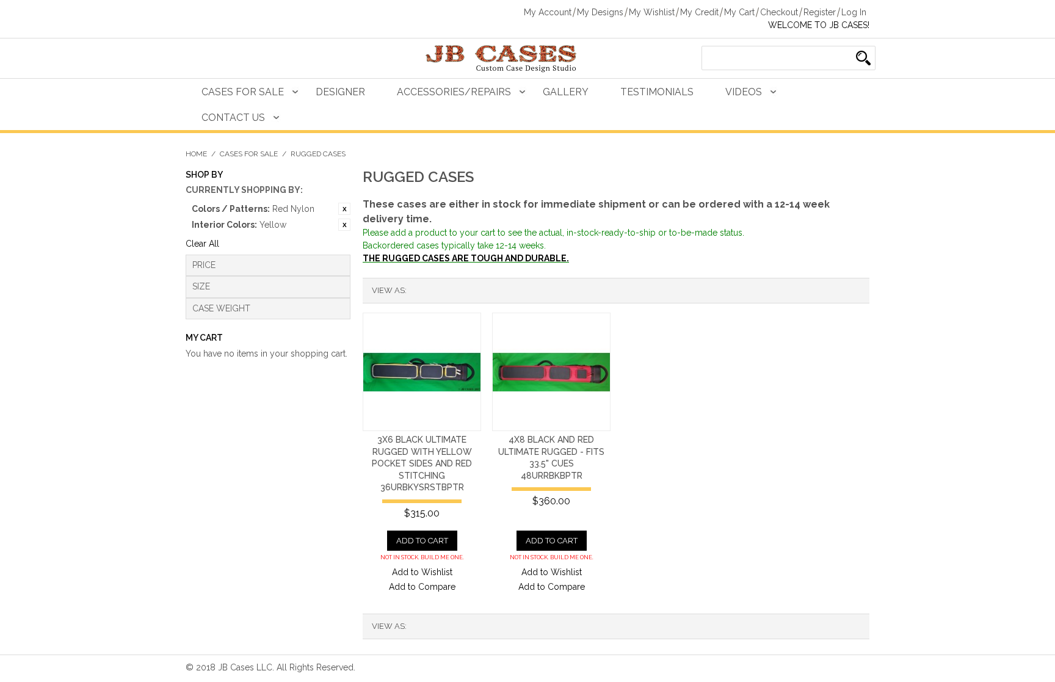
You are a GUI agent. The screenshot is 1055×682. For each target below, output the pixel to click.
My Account (547, 12)
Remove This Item (344, 209)
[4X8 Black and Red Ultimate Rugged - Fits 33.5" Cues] (551, 372)
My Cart (739, 12)
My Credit (699, 12)
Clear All (202, 243)
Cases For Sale (242, 92)
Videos (743, 92)
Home (196, 154)
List (440, 290)
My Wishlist (652, 12)
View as (388, 290)
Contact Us (233, 117)
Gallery (566, 92)
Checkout (779, 12)
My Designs (600, 12)
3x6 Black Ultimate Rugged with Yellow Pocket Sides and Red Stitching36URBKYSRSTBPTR (422, 463)
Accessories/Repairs (454, 92)
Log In (853, 12)
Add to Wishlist (422, 572)
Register (819, 12)
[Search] (863, 58)
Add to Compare (422, 587)
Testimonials (657, 92)
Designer (340, 92)
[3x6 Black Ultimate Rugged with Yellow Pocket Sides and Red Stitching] (422, 372)
